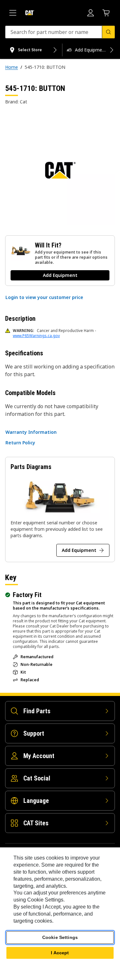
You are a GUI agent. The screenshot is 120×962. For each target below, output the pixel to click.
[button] (44, 297)
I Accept (60, 952)
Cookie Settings (60, 937)
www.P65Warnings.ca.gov (36, 335)
